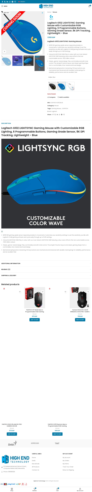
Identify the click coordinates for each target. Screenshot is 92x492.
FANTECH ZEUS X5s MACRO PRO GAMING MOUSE (12, 425)
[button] (12, 434)
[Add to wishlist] (19, 291)
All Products (35, 467)
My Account (66, 457)
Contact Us (35, 470)
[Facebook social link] (2, 1)
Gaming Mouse (56, 108)
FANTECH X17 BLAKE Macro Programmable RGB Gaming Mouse (34, 311)
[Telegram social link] (12, 1)
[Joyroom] (35, 443)
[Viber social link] (15, 1)
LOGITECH (65, 108)
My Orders (66, 460)
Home (49, 12)
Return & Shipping (68, 470)
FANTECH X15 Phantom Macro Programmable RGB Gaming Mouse (57, 426)
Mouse (55, 12)
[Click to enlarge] (4, 51)
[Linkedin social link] (7, 1)
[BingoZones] (79, 443)
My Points (66, 464)
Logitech (54, 111)
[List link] (15, 472)
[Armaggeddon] (57, 443)
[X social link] (4, 1)
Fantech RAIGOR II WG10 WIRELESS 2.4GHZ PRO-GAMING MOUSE (80, 311)
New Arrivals (35, 464)
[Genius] (12, 443)
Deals (33, 460)
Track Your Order (68, 467)
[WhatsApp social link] (10, 1)
